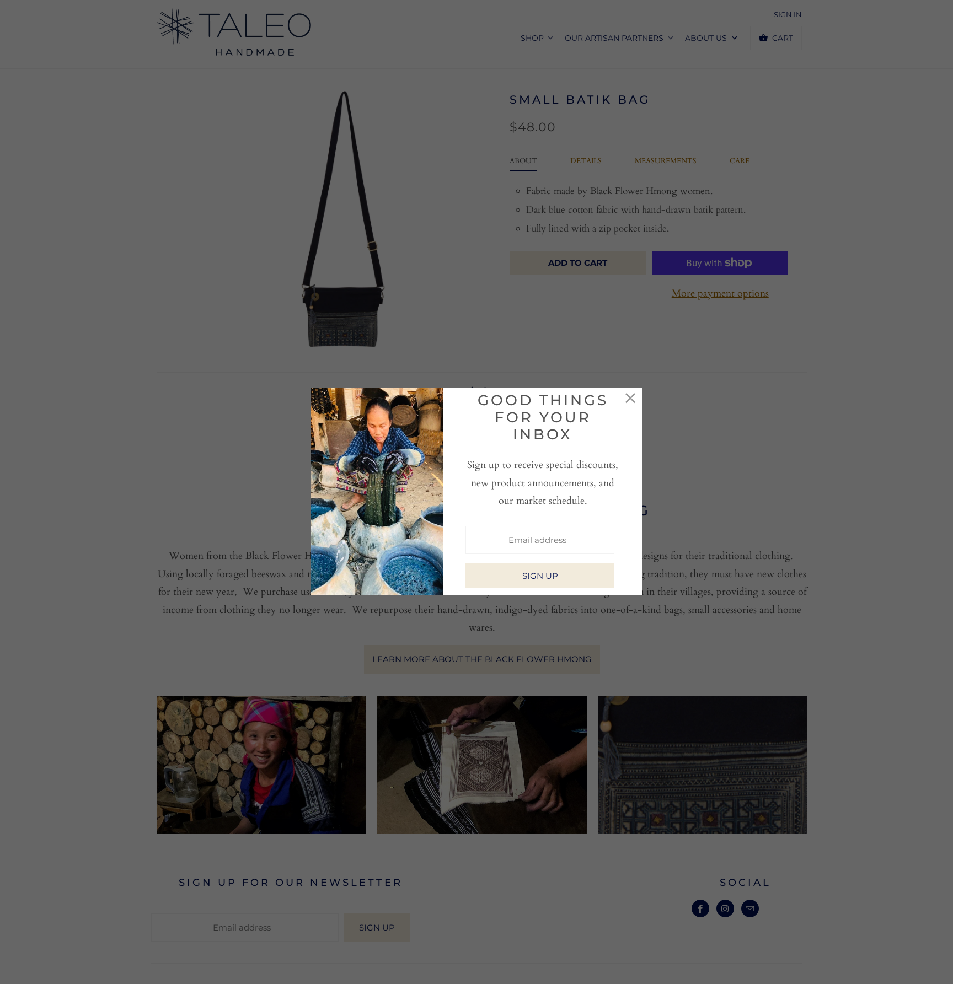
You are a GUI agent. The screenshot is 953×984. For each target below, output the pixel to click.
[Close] (630, 398)
